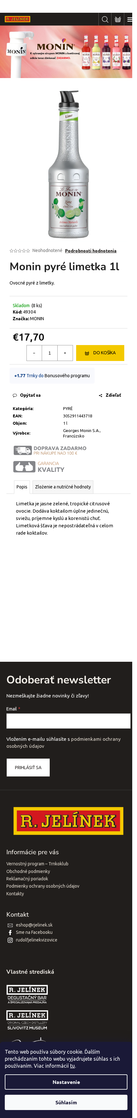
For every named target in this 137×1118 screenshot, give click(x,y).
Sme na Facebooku (34, 932)
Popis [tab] (22, 486)
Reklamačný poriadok (27, 878)
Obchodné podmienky (28, 871)
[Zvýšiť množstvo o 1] (65, 353)
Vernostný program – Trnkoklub (37, 863)
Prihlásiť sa (28, 767)
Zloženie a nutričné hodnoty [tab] (63, 486)
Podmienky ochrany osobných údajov (42, 886)
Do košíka (104, 352)
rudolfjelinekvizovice (36, 939)
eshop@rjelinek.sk (34, 924)
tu (72, 1066)
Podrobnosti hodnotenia (91, 250)
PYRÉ (68, 408)
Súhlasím (66, 1102)
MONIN (37, 318)
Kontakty (15, 893)
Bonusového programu (67, 375)
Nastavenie (66, 1081)
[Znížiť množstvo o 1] (34, 353)
